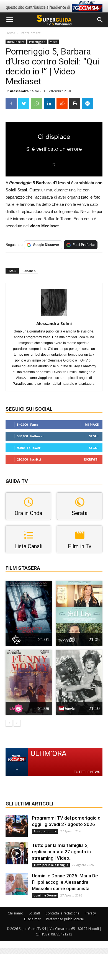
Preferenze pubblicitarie (65, 919)
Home (10, 33)
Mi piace (92, 424)
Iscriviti (91, 459)
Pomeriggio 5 (37, 42)
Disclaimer (32, 919)
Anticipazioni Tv (45, 831)
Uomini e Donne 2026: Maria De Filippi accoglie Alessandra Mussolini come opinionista (65, 882)
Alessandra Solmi (24, 91)
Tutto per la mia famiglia (51, 865)
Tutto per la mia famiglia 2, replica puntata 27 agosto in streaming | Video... (61, 852)
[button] (100, 19)
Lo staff (34, 913)
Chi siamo (15, 913)
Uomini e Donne (45, 895)
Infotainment (30, 33)
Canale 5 (28, 271)
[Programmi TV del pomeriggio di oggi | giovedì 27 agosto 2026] (17, 826)
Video (53, 42)
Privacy (90, 913)
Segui (94, 436)
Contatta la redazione (62, 913)
